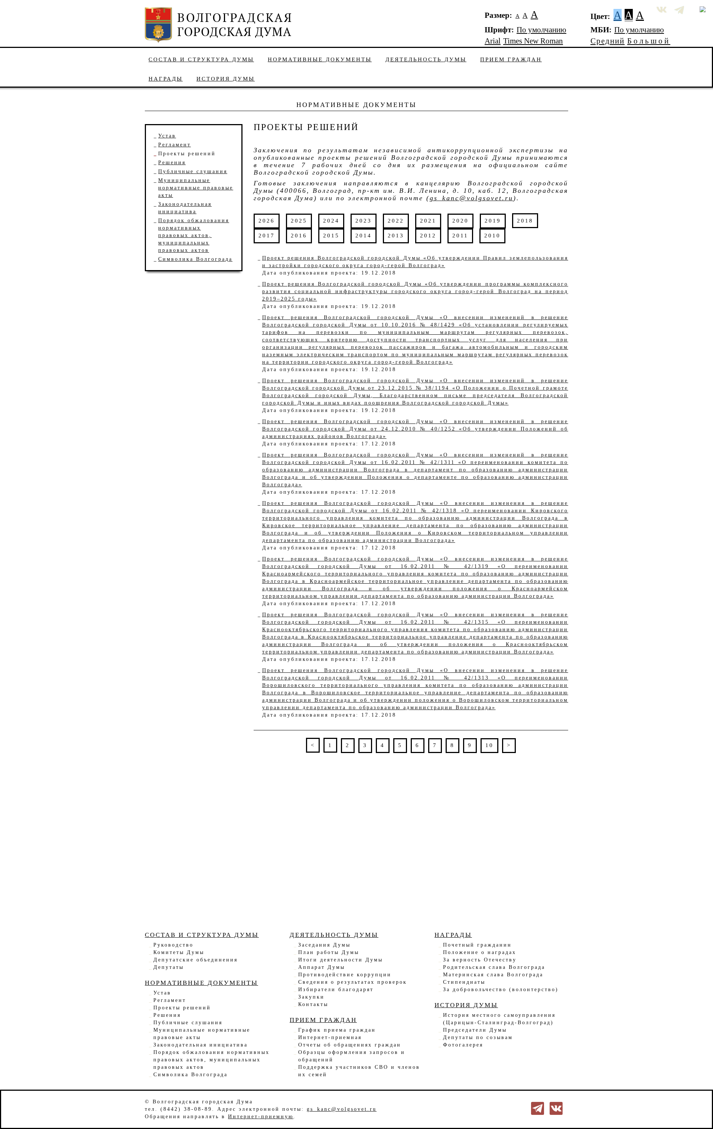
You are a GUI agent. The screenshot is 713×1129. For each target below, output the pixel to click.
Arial (493, 40)
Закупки (311, 997)
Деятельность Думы (425, 59)
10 (489, 745)
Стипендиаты (464, 982)
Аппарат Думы (321, 967)
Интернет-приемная (330, 1037)
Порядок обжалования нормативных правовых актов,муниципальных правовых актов (193, 235)
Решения (172, 162)
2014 (363, 235)
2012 (428, 235)
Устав (167, 136)
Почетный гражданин (477, 945)
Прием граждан (511, 59)
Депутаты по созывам (478, 1037)
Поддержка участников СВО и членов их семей (359, 1070)
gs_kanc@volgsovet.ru (471, 198)
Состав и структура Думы (201, 59)
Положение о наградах (479, 952)
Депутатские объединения (195, 960)
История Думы (225, 78)
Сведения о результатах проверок (352, 982)
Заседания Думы (324, 945)
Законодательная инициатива (200, 1045)
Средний (607, 40)
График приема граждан (337, 1030)
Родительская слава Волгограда (494, 967)
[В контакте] (556, 1108)
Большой (648, 40)
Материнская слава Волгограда (493, 974)
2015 (331, 235)
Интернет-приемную (260, 1116)
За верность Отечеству (480, 960)
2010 (492, 235)
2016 (299, 235)
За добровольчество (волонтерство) (501, 989)
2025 (299, 220)
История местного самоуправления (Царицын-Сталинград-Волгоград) (499, 1018)
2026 (266, 220)
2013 (396, 235)
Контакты (313, 1004)
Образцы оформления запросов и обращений (351, 1056)
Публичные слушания (192, 171)
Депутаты (168, 967)
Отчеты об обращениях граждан (349, 1045)
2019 (493, 220)
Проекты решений (187, 153)
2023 (363, 220)
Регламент (174, 144)
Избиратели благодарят (336, 989)
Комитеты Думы (178, 952)
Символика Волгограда (195, 259)
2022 (396, 220)
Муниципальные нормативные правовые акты (195, 188)
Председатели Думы (475, 1030)
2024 (331, 220)
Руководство (173, 945)
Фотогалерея (463, 1045)
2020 (460, 220)
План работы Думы (328, 952)
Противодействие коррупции (344, 974)
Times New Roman (533, 40)
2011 (460, 235)
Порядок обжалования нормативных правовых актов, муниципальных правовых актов (211, 1059)
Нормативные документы (320, 59)
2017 (266, 235)
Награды (166, 78)
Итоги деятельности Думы (340, 960)
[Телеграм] (537, 1108)
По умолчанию (541, 29)
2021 (428, 220)
